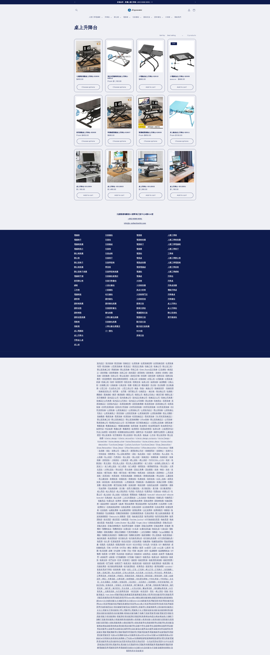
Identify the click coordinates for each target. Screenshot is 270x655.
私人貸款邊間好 (123, 454)
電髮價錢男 (160, 644)
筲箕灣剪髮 (108, 604)
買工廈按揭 (103, 479)
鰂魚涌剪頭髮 (142, 598)
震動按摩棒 (148, 501)
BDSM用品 (137, 544)
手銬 (109, 548)
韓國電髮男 (150, 644)
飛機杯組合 (106, 529)
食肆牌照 (135, 429)
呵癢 (134, 551)
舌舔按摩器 (149, 513)
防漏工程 (105, 382)
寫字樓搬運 (101, 398)
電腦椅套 (78, 294)
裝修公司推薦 (166, 398)
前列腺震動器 (129, 566)
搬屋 (114, 395)
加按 (167, 470)
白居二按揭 (161, 479)
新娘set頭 (169, 635)
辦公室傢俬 (172, 313)
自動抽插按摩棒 (113, 507)
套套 (124, 570)
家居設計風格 (138, 366)
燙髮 (151, 613)
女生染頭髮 (145, 648)
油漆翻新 (163, 382)
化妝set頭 (140, 635)
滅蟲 (136, 388)
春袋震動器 (112, 538)
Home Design (164, 438)
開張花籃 (149, 576)
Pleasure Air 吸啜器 (117, 516)
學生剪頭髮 (166, 623)
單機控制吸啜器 (122, 513)
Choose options (88, 87)
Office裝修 (144, 419)
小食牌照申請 (167, 429)
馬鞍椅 (77, 322)
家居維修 (106, 366)
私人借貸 (108, 457)
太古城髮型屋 (120, 601)
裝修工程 (149, 366)
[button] (76, 10)
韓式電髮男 (141, 644)
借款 (108, 451)
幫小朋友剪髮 (136, 623)
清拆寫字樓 (135, 376)
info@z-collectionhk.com (135, 223)
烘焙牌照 (113, 432)
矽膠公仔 (166, 491)
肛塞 (119, 560)
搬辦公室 (169, 395)
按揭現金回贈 (152, 485)
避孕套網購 (159, 566)
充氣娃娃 (108, 498)
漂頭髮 (170, 610)
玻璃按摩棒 (137, 510)
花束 (99, 573)
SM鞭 (123, 551)
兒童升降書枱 (110, 281)
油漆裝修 (154, 382)
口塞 (154, 548)
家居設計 (127, 366)
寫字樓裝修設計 (142, 423)
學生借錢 (128, 470)
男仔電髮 (138, 632)
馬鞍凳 (77, 326)
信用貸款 (156, 454)
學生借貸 (119, 470)
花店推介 (133, 582)
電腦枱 (139, 272)
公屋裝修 (111, 410)
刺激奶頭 (138, 554)
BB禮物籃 (130, 579)
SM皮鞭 (117, 551)
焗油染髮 (106, 626)
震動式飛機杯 (120, 532)
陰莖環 (100, 541)
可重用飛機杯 (132, 532)
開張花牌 (158, 576)
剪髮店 (102, 595)
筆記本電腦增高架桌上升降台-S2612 (118, 77)
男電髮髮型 (123, 648)
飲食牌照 (143, 426)
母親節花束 (129, 576)
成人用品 (101, 491)
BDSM (129, 544)
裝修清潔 (170, 388)
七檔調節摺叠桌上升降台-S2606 (87, 76)
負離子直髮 (144, 613)
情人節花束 (116, 573)
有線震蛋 (109, 523)
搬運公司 (130, 395)
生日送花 (149, 573)
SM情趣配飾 (121, 557)
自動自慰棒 (136, 507)
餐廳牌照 (126, 429)
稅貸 (168, 460)
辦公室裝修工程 (103, 370)
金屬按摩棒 (113, 510)
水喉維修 (142, 379)
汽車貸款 (117, 457)
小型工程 (103, 388)
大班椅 (139, 281)
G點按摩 (113, 504)
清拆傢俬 (150, 373)
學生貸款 (164, 466)
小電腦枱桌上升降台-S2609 (180, 76)
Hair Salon (110, 595)
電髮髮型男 (104, 648)
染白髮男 (141, 629)
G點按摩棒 (104, 504)
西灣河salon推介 (129, 598)
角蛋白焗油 (154, 616)
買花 (152, 591)
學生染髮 (136, 626)
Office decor (163, 448)
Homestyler (102, 441)
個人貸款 (126, 457)
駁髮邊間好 (157, 638)
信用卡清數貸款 (133, 488)
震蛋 (129, 516)
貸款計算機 (138, 470)
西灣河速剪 (101, 607)
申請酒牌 (148, 432)
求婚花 (120, 576)
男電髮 (131, 632)
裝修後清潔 (159, 388)
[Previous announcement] (74, 2)
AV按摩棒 (163, 504)
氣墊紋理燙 (104, 644)
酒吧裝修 (168, 423)
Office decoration (148, 448)
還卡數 (155, 488)
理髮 (117, 595)
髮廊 (136, 595)
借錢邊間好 (150, 451)
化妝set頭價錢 (117, 635)
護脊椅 (77, 299)
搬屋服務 (121, 395)
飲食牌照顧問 (154, 426)
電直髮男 (146, 632)
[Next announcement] (195, 2)
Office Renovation (132, 448)
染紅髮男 (124, 629)
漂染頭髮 (100, 613)
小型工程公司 (127, 388)
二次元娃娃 (141, 498)
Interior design (111, 438)
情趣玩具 (160, 498)
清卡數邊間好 (165, 488)
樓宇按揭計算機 (120, 485)
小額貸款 (115, 460)
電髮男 (125, 632)
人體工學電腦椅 (174, 244)
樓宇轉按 (132, 473)
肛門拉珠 (112, 560)
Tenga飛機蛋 (164, 532)
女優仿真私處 (145, 529)
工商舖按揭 (129, 482)
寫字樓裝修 (130, 423)
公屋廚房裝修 (130, 413)
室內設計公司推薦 (136, 401)
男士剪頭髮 (159, 607)
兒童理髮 (104, 623)
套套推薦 (117, 570)
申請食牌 (109, 429)
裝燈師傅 (119, 382)
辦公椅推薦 (78, 253)
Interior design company (146, 438)
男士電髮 (124, 610)
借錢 (171, 448)
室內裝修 (109, 363)
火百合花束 (136, 588)
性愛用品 (148, 491)
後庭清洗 (127, 563)
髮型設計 (110, 607)
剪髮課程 (120, 616)
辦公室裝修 (125, 370)
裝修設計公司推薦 (104, 401)
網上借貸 (143, 460)
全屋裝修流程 (158, 363)
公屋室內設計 (146, 410)
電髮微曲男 (154, 632)
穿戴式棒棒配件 (114, 526)
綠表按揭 (106, 482)
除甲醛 (116, 391)
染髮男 (164, 626)
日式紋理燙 (151, 641)
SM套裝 (154, 544)
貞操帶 (161, 554)
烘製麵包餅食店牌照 (126, 432)
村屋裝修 (127, 416)
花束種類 (152, 582)
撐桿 (146, 551)
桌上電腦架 (78, 331)
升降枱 (170, 276)
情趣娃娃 (142, 495)
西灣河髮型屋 (116, 598)
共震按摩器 (137, 541)
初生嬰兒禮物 (141, 579)
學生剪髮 (158, 623)
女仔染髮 (153, 648)
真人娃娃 (116, 495)
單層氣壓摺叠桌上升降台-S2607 (119, 132)
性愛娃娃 (157, 491)
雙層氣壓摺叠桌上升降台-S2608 (150, 132)
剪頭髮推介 (110, 619)
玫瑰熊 (115, 582)
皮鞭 (110, 551)
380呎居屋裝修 (149, 407)
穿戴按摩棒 (158, 526)
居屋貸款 (106, 460)
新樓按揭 (113, 479)
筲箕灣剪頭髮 (164, 601)
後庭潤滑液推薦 (155, 560)
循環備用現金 (153, 466)
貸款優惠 (149, 470)
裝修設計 (127, 363)
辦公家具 (138, 435)
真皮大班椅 (141, 290)
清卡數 (122, 488)
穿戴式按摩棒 (147, 526)
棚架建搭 (145, 385)
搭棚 (130, 385)
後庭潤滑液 (142, 560)
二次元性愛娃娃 (128, 498)
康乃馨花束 (138, 585)
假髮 (169, 613)
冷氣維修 (114, 385)
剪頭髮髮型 (118, 607)
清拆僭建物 (113, 373)
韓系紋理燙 (130, 641)
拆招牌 (144, 376)
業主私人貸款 (118, 463)
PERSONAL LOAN (156, 460)
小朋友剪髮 (126, 623)
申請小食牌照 (102, 432)
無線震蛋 (164, 519)
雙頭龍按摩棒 (141, 504)
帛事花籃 (111, 579)
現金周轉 (102, 488)
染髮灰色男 (158, 629)
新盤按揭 (123, 479)
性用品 (132, 491)
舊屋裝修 (118, 416)
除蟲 (142, 388)
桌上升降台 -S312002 (147, 186)
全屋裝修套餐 (146, 363)
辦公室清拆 (124, 376)
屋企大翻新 (167, 413)
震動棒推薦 (159, 501)
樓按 (115, 473)
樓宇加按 (123, 473)
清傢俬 (158, 373)
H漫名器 (164, 529)
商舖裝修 (115, 370)
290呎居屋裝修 (135, 407)
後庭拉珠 (103, 560)
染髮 (149, 610)
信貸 (149, 454)
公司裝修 (168, 419)
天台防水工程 (114, 388)
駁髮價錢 (148, 638)
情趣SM (138, 557)
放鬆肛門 (118, 563)
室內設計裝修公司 (139, 398)
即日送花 (158, 573)
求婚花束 (111, 576)
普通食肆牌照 (145, 429)
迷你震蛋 (107, 519)
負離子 (137, 613)
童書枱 (109, 290)
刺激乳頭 (129, 554)
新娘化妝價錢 (118, 638)
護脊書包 (109, 299)
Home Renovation (133, 441)
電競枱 (139, 253)
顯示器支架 (141, 322)
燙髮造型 (106, 635)
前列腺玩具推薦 (149, 538)
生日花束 (139, 573)
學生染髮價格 (155, 626)
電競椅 (139, 235)
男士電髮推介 (133, 610)
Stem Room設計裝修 (148, 370)
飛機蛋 (155, 532)
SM (160, 544)
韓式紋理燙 (121, 641)
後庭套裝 (164, 557)
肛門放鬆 (110, 563)
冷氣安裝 (122, 385)
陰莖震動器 (167, 535)
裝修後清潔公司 (105, 391)
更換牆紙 (107, 395)
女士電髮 (143, 610)
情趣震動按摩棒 (135, 501)
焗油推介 (163, 616)
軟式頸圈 (103, 551)
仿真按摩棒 (159, 507)
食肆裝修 (134, 426)
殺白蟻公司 (160, 391)
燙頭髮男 (102, 641)
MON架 (139, 331)
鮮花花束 (135, 591)
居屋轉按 (160, 473)
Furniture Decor (148, 445)
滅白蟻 (151, 391)
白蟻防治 (142, 391)
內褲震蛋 (125, 519)
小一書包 (109, 331)
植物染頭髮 (129, 613)
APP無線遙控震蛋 (152, 519)
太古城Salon (131, 601)
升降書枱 (171, 299)
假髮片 (103, 616)
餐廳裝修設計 (111, 426)
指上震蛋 (131, 523)
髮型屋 (131, 595)
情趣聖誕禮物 (157, 541)
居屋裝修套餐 (125, 404)
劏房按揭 (151, 479)
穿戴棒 (137, 526)
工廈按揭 (169, 476)
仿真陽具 (104, 510)
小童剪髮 (137, 619)
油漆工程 (145, 382)
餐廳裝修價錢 (124, 426)
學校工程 (134, 370)
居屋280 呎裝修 (121, 407)
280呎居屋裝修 (107, 407)
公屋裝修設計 (121, 410)
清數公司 (125, 451)
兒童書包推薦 (110, 322)
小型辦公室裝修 (157, 423)
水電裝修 (168, 379)
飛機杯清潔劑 (134, 535)
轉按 (162, 470)
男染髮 (170, 626)
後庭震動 (166, 563)
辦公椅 (77, 258)
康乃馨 (148, 585)
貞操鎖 (154, 554)
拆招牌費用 (107, 379)
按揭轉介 (160, 451)
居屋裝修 (166, 401)
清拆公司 (114, 376)
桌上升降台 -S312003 (116, 186)
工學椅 (170, 253)
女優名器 (127, 529)
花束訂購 (106, 573)
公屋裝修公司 (134, 410)
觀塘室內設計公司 (116, 423)
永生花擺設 (105, 582)
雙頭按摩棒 (129, 504)
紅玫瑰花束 (127, 585)
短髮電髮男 (164, 632)
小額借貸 (124, 460)
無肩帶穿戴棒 (127, 526)
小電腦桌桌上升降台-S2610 (149, 76)
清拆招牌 (151, 376)
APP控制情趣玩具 (165, 538)
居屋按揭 (151, 473)
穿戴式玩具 (167, 523)
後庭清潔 (147, 563)
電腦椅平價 (78, 276)
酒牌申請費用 (159, 432)
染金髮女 (139, 651)
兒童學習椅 (110, 262)
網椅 (76, 285)
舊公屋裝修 (158, 410)
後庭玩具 (155, 557)
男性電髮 (113, 644)
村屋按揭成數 (126, 476)
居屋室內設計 (112, 404)
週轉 (171, 485)
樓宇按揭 (108, 473)
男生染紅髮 (133, 629)
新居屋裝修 (149, 404)
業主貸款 (107, 463)
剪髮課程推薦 (140, 616)
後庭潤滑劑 (168, 560)
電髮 (104, 632)
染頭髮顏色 (109, 613)
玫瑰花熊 (123, 582)
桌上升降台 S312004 (84, 186)
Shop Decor (118, 448)
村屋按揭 (115, 476)
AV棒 (170, 504)
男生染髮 (116, 629)
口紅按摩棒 (147, 510)
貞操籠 (112, 557)
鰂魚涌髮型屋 (153, 598)
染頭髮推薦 (162, 610)
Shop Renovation (104, 448)
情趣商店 (169, 498)
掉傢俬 (165, 373)
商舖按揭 (140, 482)
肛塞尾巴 (126, 560)
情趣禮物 (146, 541)
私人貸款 (165, 454)
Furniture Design (116, 445)
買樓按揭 (132, 479)
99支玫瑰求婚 (163, 582)
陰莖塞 (105, 554)
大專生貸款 (109, 470)
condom (168, 566)
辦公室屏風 (161, 435)
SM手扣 (123, 548)
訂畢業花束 (101, 576)
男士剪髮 (139, 607)
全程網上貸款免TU (162, 463)
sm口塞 (160, 548)
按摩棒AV (101, 507)
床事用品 (140, 566)
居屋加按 (106, 476)
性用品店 (139, 491)
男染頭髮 (101, 629)
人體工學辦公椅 (174, 258)
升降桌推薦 (172, 285)
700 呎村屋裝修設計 (163, 416)
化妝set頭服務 (129, 635)
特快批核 (102, 454)
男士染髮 (108, 629)
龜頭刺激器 (101, 538)
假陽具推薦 (120, 544)
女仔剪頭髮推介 (113, 610)
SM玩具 (146, 544)
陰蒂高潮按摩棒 (161, 516)
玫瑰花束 (109, 585)
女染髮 (137, 648)
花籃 (165, 576)
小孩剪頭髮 (155, 619)
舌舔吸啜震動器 (136, 513)
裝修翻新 (101, 416)
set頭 (146, 635)
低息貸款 (141, 454)
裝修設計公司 (154, 398)
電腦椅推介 (78, 249)
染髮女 (131, 648)
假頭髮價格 (111, 616)
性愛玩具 (110, 501)
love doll (151, 495)
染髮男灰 (167, 629)
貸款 (134, 454)
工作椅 (77, 290)
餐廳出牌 (117, 429)
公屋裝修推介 (109, 413)
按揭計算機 (161, 482)
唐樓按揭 (138, 476)
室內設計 (100, 363)
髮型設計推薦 (129, 607)
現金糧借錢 (112, 488)
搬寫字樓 (160, 395)
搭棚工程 (136, 385)
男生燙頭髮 (111, 641)
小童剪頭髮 (145, 619)
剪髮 (166, 591)
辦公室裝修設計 (117, 419)
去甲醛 (123, 391)
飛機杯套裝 (117, 529)
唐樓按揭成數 (149, 476)
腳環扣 (135, 548)
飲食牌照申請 (166, 426)
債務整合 (111, 454)
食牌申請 (100, 429)
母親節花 (139, 576)
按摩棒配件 (158, 510)
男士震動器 (156, 535)
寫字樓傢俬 (172, 317)
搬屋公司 (138, 395)
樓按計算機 (107, 485)
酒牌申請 (139, 432)
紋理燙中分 (161, 641)
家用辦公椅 (78, 281)
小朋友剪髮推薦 (114, 623)
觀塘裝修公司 (102, 423)
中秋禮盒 (164, 579)
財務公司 (115, 451)
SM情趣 (130, 557)
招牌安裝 (160, 376)
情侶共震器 (126, 541)
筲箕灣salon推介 (137, 604)
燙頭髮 (156, 613)
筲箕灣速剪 (168, 604)
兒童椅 (108, 249)
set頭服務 (160, 635)
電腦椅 (77, 235)
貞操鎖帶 (104, 557)
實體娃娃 (133, 495)
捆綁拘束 (166, 544)
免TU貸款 (149, 463)
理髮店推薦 (123, 595)
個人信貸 (136, 457)
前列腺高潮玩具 (135, 538)
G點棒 (121, 504)
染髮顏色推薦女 (164, 648)
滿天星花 (116, 588)
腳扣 (129, 548)
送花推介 (142, 582)
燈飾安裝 (136, 382)
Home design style (116, 441)
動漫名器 (156, 529)
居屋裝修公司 (161, 404)
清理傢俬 (141, 373)
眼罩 (141, 548)
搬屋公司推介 (149, 395)
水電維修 (160, 379)
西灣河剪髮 (164, 595)
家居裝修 (118, 363)
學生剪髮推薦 (148, 623)
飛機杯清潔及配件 (109, 535)
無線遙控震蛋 (137, 516)
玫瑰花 (118, 585)
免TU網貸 (132, 466)
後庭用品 (146, 557)
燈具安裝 (128, 382)
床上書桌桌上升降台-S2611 (180, 132)
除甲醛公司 (133, 391)
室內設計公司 (113, 398)
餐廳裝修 (101, 426)
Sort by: (162, 35)
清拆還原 (132, 373)
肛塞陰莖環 (115, 541)
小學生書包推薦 (111, 317)
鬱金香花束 (147, 588)
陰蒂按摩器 (149, 516)
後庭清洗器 (137, 563)
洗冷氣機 (161, 385)
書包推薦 (109, 313)
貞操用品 (147, 554)
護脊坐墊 (78, 308)
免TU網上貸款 (110, 466)
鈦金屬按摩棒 (125, 510)
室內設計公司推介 (120, 401)
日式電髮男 (131, 644)
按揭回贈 (132, 485)
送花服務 (168, 570)
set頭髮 (152, 635)
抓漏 (98, 382)
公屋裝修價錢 (155, 413)
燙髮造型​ (163, 613)
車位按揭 (160, 476)
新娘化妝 (109, 638)
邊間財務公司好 (136, 451)
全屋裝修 (135, 363)
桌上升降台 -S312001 (178, 186)
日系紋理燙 (140, 641)
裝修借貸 (164, 457)
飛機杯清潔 (123, 535)
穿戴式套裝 (101, 526)
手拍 (129, 551)
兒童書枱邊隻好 (111, 276)
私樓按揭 (141, 479)
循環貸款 (142, 466)
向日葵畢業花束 (122, 591)
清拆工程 (123, 373)
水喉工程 (133, 379)
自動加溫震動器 (154, 523)
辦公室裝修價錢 (132, 419)
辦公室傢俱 (128, 435)
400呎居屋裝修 (163, 407)
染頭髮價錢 (119, 613)
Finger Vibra (141, 523)
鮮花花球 (144, 591)
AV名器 (135, 529)
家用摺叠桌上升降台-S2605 (86, 132)
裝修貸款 (145, 457)
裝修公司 (157, 366)
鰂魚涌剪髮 (164, 598)
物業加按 (141, 473)
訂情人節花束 (128, 573)
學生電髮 (118, 632)
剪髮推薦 (119, 619)
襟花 (104, 579)
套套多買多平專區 (104, 570)
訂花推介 (158, 570)
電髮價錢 (110, 632)
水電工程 (151, 379)
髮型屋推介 (143, 595)
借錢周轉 (164, 485)
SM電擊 (112, 554)
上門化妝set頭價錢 (132, 638)
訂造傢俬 (162, 370)
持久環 (107, 541)
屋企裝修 (149, 401)
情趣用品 (101, 501)
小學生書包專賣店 (112, 326)
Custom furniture (132, 445)
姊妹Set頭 (100, 638)
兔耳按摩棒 (152, 504)
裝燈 (112, 382)
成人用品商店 (122, 491)
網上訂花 (149, 570)
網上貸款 (134, 460)
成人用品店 (110, 491)
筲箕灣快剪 (149, 604)
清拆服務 (106, 376)
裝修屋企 (157, 401)
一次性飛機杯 (145, 532)
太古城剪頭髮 (109, 601)
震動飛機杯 (108, 532)
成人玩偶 (117, 498)
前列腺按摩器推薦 (115, 566)
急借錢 (101, 451)
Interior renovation (126, 438)
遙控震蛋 (116, 519)
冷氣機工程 (104, 385)
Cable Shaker (120, 523)
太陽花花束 (109, 591)
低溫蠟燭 (153, 551)
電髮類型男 (113, 648)
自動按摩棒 (125, 507)
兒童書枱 (109, 235)
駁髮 (142, 638)
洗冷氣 (153, 385)
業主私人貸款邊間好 (134, 463)
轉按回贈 (141, 485)
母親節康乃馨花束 (160, 585)
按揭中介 (169, 451)
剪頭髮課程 (129, 616)
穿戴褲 (167, 526)
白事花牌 (121, 579)
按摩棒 (118, 501)
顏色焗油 (114, 626)
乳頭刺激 (120, 554)
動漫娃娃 (151, 498)
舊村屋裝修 (149, 416)
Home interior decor (151, 441)
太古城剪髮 (142, 601)
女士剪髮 (103, 610)
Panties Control (136, 519)
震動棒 (125, 501)
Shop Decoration (163, 445)
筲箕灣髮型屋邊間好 (121, 604)
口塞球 (168, 548)
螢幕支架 (140, 303)
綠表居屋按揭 (117, 482)
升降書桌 (171, 294)
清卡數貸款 (146, 488)
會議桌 (145, 435)
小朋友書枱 (110, 285)
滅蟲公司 (149, 388)
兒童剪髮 (164, 619)
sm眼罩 (148, 548)
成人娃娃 (107, 495)
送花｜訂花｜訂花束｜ (136, 570)
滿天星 (108, 588)
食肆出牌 (156, 429)
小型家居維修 (116, 366)
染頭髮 (154, 610)
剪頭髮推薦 (128, 619)
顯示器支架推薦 (143, 326)
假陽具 (102, 544)
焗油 (148, 616)
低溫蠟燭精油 (163, 551)
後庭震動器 (156, 563)
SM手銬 (115, 548)
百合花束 (125, 588)
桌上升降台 (78, 335)
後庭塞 (134, 560)
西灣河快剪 (159, 604)
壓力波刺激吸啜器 (162, 513)
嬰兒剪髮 (166, 638)
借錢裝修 (154, 457)
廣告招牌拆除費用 (120, 379)
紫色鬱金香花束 (160, 588)
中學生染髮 (144, 626)
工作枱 (152, 435)
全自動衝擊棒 (148, 507)
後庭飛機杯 (146, 535)
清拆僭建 (104, 373)
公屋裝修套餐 (143, 413)
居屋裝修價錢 (137, 404)
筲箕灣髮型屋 (152, 601)
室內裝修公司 (125, 398)
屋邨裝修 (120, 413)
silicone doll (161, 495)
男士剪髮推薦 (148, 607)
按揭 (156, 470)
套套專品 (149, 566)
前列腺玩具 (123, 538)
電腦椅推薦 (78, 244)
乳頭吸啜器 (110, 513)
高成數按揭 (150, 482)
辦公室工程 (167, 366)
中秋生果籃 (154, 579)
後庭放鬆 (101, 563)
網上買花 (159, 591)
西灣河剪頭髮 (154, 595)
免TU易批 (122, 466)
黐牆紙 (99, 395)
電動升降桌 (172, 290)
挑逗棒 (140, 551)
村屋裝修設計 (137, 416)
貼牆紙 (169, 391)
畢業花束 (167, 573)
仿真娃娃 (125, 495)
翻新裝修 (109, 416)
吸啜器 (167, 510)
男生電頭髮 (121, 644)
